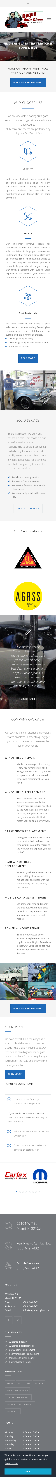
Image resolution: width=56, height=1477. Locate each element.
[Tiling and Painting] (28, 390)
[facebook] (8, 1320)
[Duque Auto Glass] (26, 19)
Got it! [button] (28, 1471)
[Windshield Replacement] (42, 972)
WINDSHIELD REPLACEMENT (20, 1404)
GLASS (10, 1383)
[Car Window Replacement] (14, 991)
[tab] (28, 1101)
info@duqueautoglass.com (36, 1310)
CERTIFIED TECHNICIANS (18, 1397)
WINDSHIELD (13, 1411)
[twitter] (17, 1320)
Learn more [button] (11, 1463)
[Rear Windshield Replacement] (42, 991)
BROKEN (39, 1383)
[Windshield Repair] (14, 972)
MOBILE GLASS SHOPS (17, 1390)
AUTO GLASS (24, 1383)
